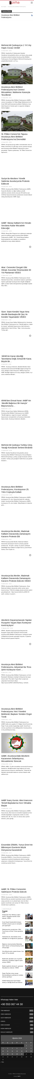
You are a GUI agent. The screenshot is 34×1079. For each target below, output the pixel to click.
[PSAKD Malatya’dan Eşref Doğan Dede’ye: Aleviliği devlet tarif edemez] (29, 982)
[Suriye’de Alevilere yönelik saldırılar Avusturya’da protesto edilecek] (17, 165)
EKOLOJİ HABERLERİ (6, 1032)
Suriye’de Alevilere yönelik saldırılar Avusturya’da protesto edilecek (15, 181)
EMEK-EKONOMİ (5, 1025)
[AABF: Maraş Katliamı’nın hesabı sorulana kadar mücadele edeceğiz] (17, 210)
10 (3, 1051)
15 (26, 1051)
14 (21, 1051)
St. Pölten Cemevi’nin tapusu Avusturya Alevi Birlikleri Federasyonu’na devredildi (14, 136)
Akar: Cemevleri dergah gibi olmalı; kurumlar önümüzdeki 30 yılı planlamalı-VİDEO (16, 270)
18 (7, 1054)
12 (12, 1051)
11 (7, 1051)
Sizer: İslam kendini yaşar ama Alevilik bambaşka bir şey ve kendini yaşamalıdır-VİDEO (15, 314)
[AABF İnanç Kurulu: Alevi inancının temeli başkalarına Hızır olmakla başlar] (17, 787)
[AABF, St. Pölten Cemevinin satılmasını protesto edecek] (17, 876)
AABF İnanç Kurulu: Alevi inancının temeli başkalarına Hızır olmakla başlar (16, 803)
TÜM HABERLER (5, 1010)
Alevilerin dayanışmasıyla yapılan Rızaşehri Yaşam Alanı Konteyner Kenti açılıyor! (16, 622)
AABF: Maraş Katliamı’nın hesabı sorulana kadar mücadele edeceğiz (16, 225)
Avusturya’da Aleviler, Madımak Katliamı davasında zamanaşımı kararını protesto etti (15, 534)
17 (3, 1054)
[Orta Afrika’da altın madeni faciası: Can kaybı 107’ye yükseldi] (29, 953)
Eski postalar (7, 909)
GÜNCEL (3, 1021)
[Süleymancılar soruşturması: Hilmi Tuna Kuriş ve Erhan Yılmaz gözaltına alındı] (29, 931)
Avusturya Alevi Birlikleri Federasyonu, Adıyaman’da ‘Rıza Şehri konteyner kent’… (16, 667)
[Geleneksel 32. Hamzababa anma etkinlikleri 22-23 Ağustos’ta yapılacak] (29, 938)
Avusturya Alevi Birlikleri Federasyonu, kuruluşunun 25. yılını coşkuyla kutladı (15, 489)
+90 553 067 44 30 (12, 1004)
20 (17, 1054)
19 (12, 1054)
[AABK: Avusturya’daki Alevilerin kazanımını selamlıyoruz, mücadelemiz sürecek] (17, 743)
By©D (19, 1076)
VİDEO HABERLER (6, 1014)
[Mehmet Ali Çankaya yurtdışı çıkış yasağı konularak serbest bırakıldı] (17, 432)
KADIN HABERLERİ (6, 1028)
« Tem (2, 1062)
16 (31, 1051)
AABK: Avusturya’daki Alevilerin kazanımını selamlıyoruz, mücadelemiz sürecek (15, 758)
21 (21, 1054)
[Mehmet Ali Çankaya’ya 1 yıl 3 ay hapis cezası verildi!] (17, 32)
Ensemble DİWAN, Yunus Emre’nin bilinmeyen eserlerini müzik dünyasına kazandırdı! (17, 847)
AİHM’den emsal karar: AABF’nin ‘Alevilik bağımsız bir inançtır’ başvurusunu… (16, 403)
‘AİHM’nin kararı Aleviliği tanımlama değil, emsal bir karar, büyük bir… (16, 359)
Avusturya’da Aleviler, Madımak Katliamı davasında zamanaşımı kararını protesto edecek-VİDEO (16, 578)
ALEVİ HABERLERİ (6, 1017)
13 (17, 1051)
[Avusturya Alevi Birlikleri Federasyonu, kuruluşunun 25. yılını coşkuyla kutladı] (17, 474)
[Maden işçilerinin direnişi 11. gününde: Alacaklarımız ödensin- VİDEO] (29, 968)
